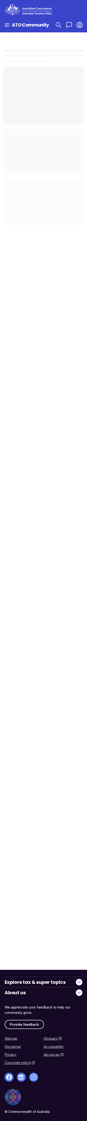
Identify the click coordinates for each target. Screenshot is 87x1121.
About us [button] (15, 992)
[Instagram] (33, 1077)
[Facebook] (9, 1077)
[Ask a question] (69, 25)
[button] (79, 25)
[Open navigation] (7, 24)
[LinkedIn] (21, 1077)
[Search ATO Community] (58, 25)
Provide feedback (24, 1024)
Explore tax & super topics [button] (35, 982)
